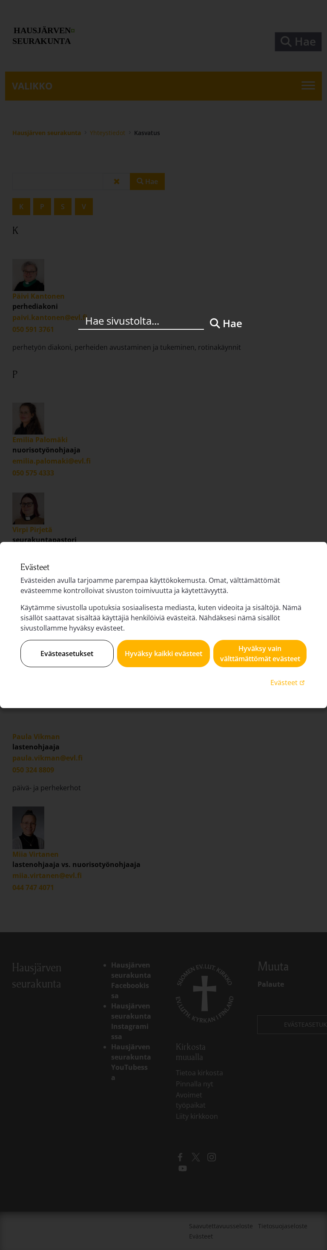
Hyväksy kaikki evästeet (163, 653)
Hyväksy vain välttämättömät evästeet (260, 653)
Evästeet (288, 682)
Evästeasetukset (66, 653)
